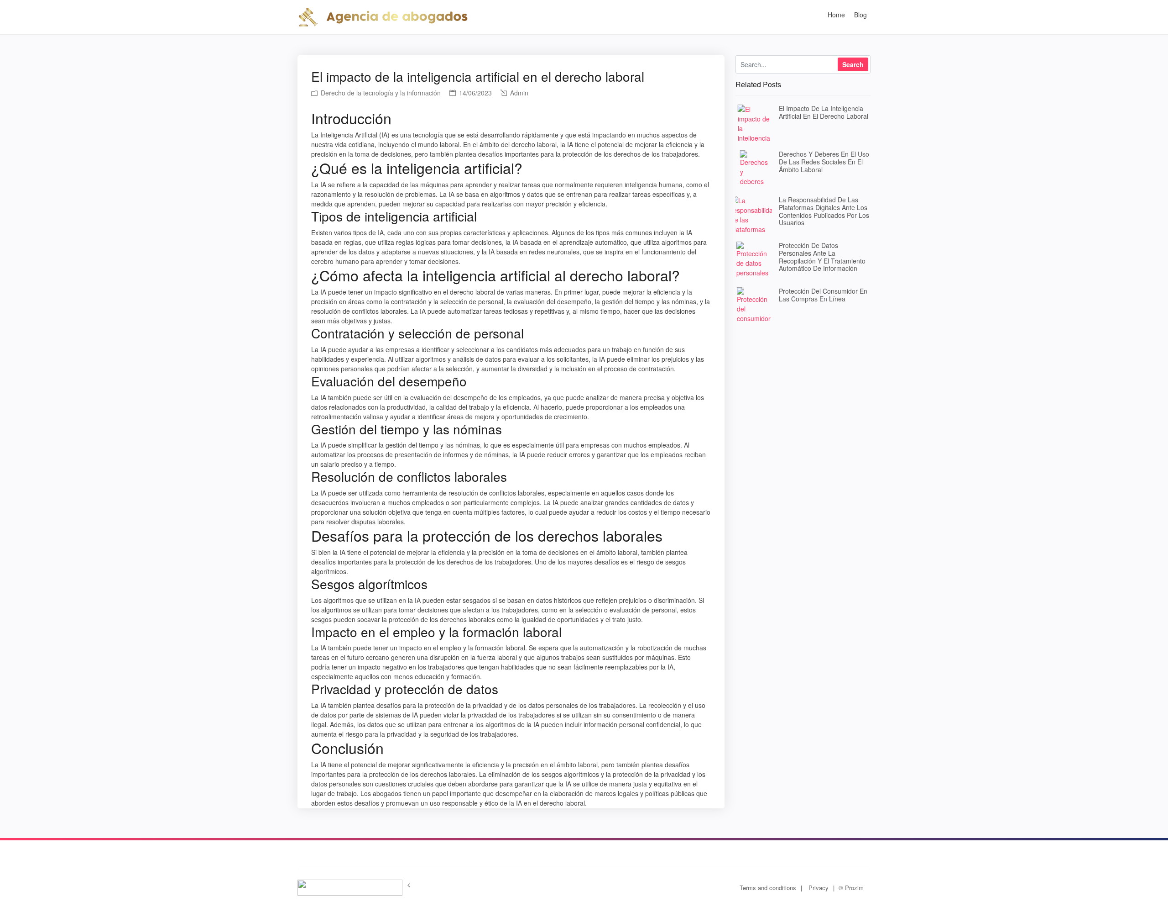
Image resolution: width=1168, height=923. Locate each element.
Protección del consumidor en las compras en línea (823, 294)
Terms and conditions (768, 887)
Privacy (818, 887)
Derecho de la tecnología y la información (380, 92)
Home (836, 14)
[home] (383, 16)
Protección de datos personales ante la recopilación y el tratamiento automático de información (822, 257)
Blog (860, 14)
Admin (518, 92)
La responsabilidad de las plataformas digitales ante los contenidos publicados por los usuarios (824, 211)
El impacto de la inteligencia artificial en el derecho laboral (823, 112)
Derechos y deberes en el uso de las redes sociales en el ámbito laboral (824, 161)
